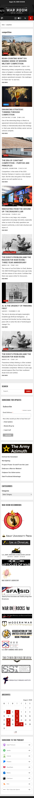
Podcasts (6, 104)
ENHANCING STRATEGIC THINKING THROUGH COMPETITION (17, 96)
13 (17, 716)
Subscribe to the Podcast (30, 18)
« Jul (15, 732)
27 (17, 724)
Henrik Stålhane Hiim (15, 66)
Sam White (5, 311)
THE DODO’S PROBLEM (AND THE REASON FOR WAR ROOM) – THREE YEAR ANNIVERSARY (17, 244)
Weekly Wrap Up (9, 426)
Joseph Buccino (6, 214)
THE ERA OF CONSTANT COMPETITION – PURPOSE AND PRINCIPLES (17, 147)
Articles (6, 53)
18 (8, 720)
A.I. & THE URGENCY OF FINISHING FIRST (17, 293)
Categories (5, 491)
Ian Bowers (5, 66)
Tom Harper (5, 168)
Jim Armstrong (13, 168)
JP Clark (13, 117)
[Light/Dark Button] (19, 18)
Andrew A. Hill (6, 265)
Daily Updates (8, 422)
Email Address (8, 412)
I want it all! (7, 430)
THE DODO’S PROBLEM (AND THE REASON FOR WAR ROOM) (17, 341)
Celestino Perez (6, 117)
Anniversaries (7, 252)
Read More (5, 82)
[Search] (25, 18)
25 (8, 724)
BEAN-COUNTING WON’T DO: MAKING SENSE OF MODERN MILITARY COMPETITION (17, 45)
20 (17, 720)
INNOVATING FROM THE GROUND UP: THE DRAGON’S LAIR (17, 196)
